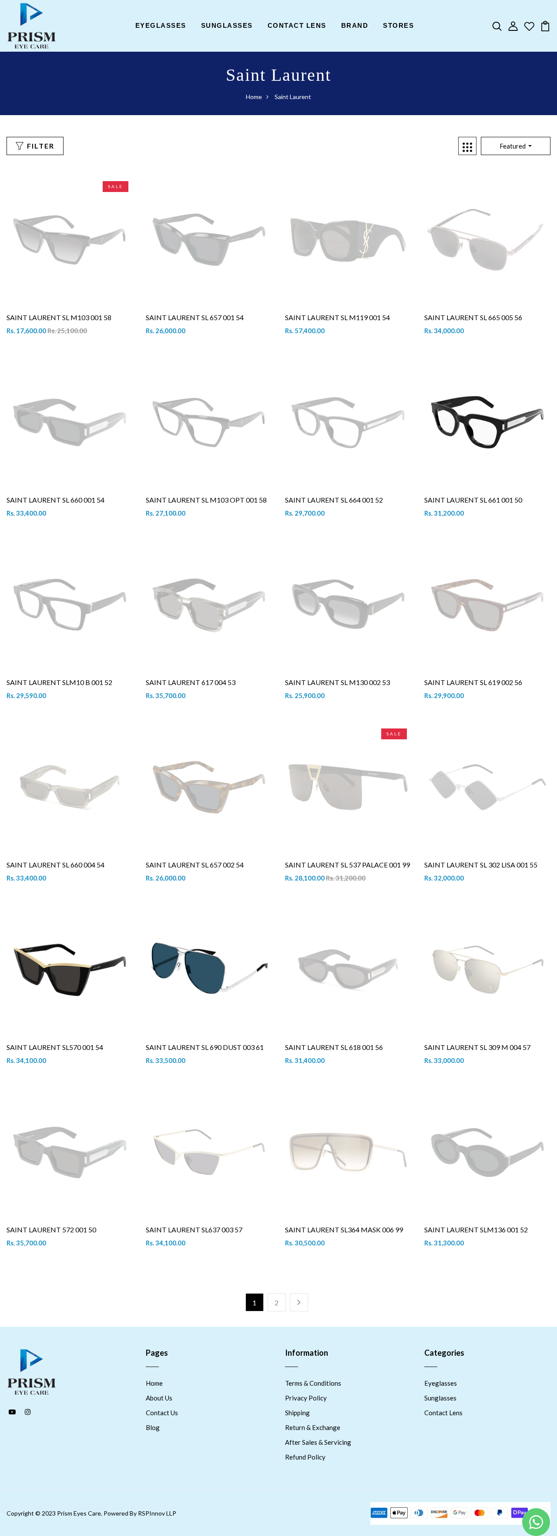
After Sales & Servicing (318, 1442)
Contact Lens (443, 1413)
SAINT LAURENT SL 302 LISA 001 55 (480, 865)
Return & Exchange (312, 1427)
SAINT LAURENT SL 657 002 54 (195, 865)
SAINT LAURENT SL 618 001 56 (334, 1047)
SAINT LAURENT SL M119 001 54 (337, 317)
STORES (398, 25)
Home (254, 96)
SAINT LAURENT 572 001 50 (51, 1229)
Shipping (297, 1413)
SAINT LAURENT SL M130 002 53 (337, 682)
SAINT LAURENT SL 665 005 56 (473, 317)
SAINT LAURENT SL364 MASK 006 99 (344, 1229)
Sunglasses (440, 1398)
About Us (159, 1398)
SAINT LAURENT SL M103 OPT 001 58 (206, 500)
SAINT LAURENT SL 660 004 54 (55, 865)
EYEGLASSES (160, 25)
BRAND (355, 25)
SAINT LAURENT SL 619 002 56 (473, 682)
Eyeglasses (440, 1383)
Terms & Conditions (313, 1383)
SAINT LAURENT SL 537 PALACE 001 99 (347, 865)
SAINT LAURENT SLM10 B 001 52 (59, 682)
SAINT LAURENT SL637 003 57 (194, 1229)
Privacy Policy (306, 1398)
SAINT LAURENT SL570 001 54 (55, 1047)
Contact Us (162, 1413)
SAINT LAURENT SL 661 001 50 (473, 500)
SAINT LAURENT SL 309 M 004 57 (477, 1047)
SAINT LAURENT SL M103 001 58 (59, 317)
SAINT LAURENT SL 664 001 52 (334, 500)
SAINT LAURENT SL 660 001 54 (55, 500)
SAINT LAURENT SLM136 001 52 (476, 1229)
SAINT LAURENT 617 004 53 (190, 682)
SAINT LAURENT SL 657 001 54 (195, 317)
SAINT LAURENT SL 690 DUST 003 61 (205, 1047)
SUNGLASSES (227, 25)
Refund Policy (305, 1457)
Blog (153, 1427)
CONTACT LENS (297, 25)
